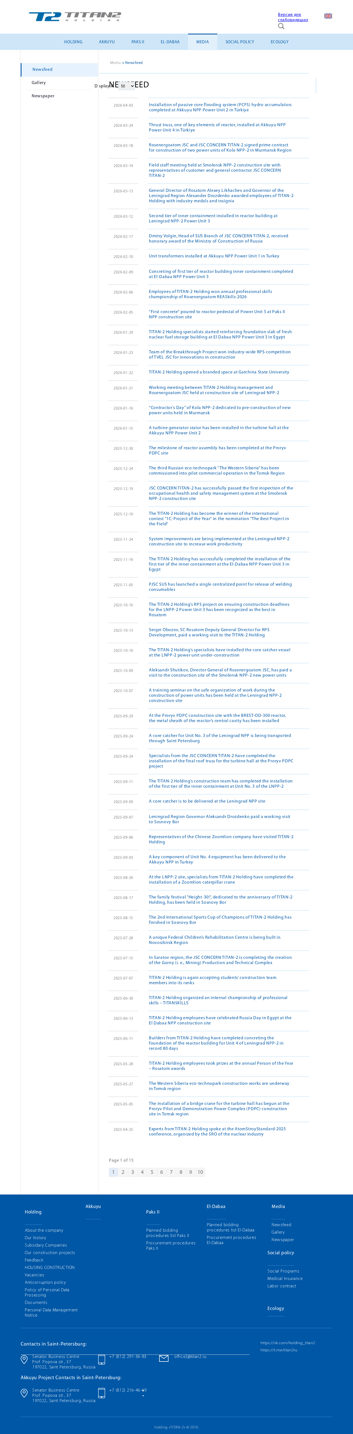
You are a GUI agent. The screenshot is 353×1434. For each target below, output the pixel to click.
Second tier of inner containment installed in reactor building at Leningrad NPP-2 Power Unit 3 (213, 219)
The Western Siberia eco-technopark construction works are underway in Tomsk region (219, 1086)
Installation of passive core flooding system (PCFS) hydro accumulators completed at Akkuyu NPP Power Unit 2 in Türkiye (220, 107)
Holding (73, 42)
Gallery (39, 83)
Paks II (138, 42)
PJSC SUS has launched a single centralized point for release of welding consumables (220, 587)
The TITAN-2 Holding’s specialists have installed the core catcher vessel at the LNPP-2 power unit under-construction (219, 653)
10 (200, 1172)
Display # (104, 86)
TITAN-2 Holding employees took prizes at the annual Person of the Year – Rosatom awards (221, 1066)
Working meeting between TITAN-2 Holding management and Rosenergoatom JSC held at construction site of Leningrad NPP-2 (214, 390)
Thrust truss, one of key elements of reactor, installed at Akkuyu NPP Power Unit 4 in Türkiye (217, 128)
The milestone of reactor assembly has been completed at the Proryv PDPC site (217, 451)
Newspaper (43, 96)
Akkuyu (107, 42)
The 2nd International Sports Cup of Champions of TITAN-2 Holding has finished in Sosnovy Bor (220, 920)
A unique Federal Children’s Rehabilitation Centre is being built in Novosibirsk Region (215, 940)
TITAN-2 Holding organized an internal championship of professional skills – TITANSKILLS (218, 1000)
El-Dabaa (170, 42)
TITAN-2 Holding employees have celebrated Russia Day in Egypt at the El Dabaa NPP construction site (220, 1021)
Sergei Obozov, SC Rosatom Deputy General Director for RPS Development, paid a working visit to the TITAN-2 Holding (209, 632)
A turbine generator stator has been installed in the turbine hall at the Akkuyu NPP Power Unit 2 (219, 430)
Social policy (240, 42)
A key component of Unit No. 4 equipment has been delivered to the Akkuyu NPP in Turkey (217, 860)
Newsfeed (43, 70)
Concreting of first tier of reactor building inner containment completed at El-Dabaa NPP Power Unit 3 (221, 274)
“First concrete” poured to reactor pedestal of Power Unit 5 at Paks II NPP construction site (217, 314)
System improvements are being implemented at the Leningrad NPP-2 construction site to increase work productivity (219, 542)
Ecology (280, 42)
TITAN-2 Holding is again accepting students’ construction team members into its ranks (212, 980)
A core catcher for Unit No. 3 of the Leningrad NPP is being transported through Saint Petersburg (220, 738)
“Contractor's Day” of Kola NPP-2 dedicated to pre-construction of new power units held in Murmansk (220, 410)
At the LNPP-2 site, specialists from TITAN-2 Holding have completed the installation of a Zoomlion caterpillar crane (221, 880)
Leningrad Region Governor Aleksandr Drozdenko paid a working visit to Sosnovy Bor (219, 819)
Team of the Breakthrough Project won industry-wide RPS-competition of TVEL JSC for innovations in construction (220, 355)
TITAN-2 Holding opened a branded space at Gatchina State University (219, 372)
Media (202, 42)
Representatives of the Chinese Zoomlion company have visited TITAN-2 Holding (221, 839)
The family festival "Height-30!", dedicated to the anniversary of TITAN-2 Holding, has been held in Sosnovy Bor (221, 900)
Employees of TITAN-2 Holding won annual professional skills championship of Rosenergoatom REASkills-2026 (210, 294)
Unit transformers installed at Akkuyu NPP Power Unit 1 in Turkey (214, 256)
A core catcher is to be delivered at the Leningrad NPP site (207, 801)
